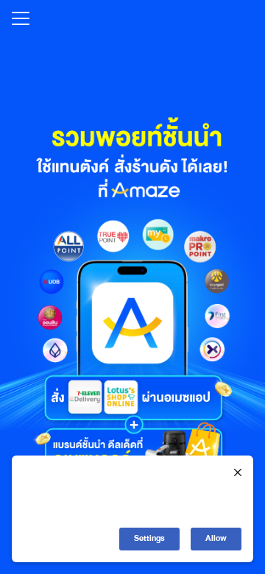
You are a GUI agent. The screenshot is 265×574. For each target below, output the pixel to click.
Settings (149, 538)
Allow (216, 538)
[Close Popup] (237, 473)
